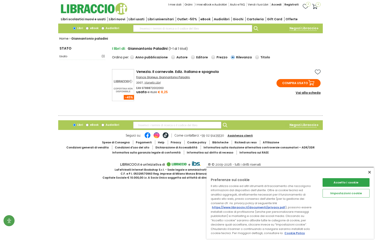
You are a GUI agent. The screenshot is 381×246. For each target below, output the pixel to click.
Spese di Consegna (116, 142)
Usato (82, 56)
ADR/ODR (259, 147)
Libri (80, 28)
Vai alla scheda (308, 93)
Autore (182, 57)
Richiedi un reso (246, 142)
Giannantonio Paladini (174, 77)
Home (64, 38)
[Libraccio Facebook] (147, 137)
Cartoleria (255, 19)
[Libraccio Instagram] (156, 137)
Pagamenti (144, 142)
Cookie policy (196, 142)
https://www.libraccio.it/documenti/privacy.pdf (248, 207)
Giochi (238, 19)
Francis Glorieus (147, 77)
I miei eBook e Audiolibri (211, 4)
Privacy (176, 142)
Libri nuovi (117, 19)
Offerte (292, 19)
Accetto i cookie (346, 182)
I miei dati (174, 4)
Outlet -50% (187, 19)
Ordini (188, 4)
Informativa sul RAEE (254, 152)
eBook (205, 19)
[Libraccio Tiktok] (165, 137)
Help (161, 142)
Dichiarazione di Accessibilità (176, 147)
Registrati (291, 4)
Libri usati (136, 19)
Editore (202, 57)
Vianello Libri (152, 82)
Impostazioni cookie (346, 193)
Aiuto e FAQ (237, 4)
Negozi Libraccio (303, 28)
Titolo (265, 57)
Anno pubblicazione (151, 57)
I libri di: (118, 48)
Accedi (276, 4)
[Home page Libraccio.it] (93, 14)
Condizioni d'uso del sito (132, 147)
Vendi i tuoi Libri (258, 4)
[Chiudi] (369, 172)
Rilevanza (244, 57)
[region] (290, 203)
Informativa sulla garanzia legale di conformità (146, 152)
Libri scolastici (83, 19)
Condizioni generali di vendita (87, 147)
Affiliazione (271, 142)
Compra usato (295, 83)
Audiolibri (222, 19)
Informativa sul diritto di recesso (210, 152)
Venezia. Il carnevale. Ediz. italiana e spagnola (177, 71)
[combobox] (192, 28)
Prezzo (222, 57)
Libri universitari (161, 19)
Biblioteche (220, 142)
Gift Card (274, 19)
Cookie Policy (294, 233)
